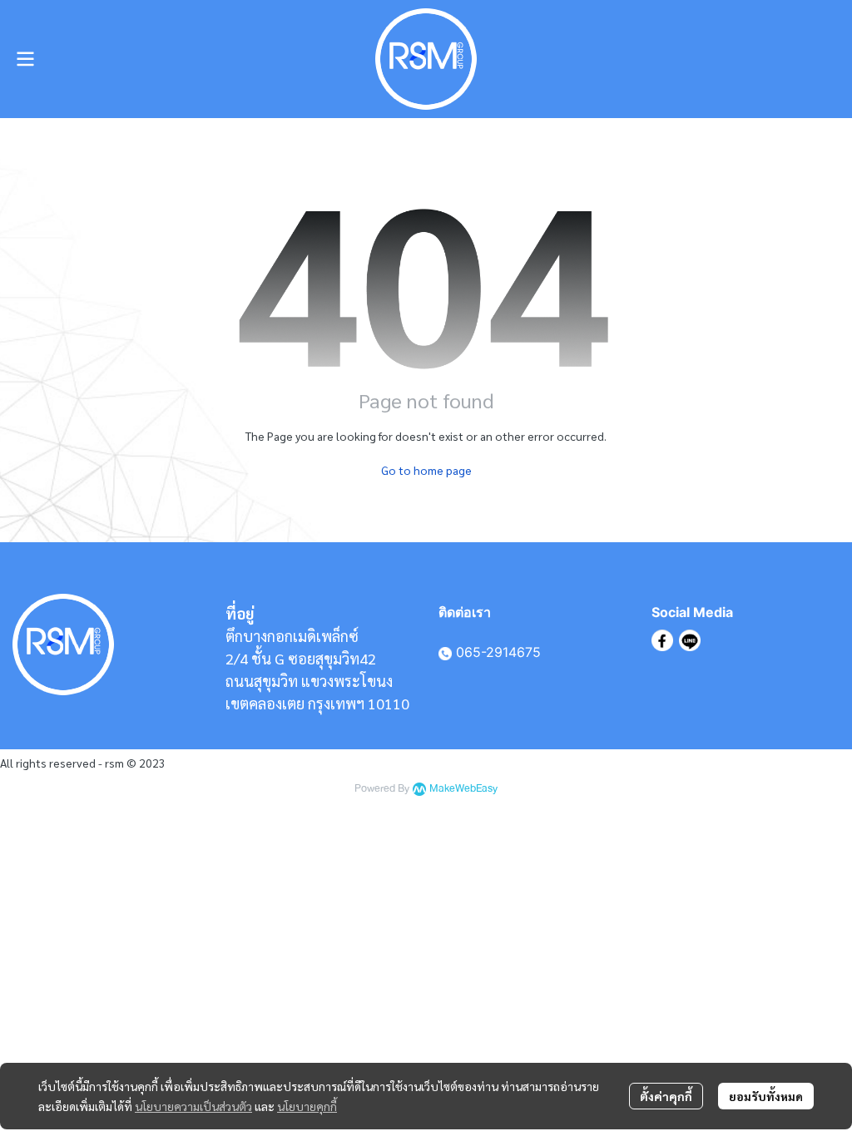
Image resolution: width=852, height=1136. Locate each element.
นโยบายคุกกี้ (307, 1106)
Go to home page (426, 469)
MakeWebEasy (463, 789)
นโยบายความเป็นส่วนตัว (193, 1106)
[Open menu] (25, 59)
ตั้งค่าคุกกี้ (666, 1096)
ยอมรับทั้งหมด (766, 1096)
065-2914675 (498, 652)
